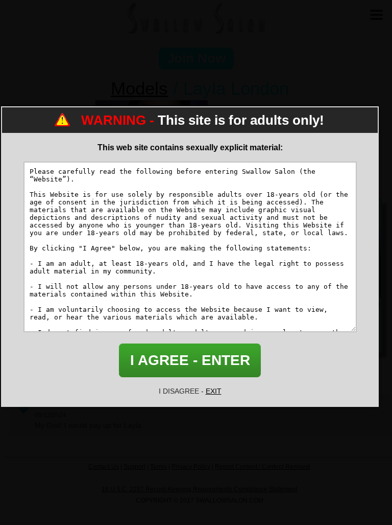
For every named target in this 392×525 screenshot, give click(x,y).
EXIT (214, 391)
